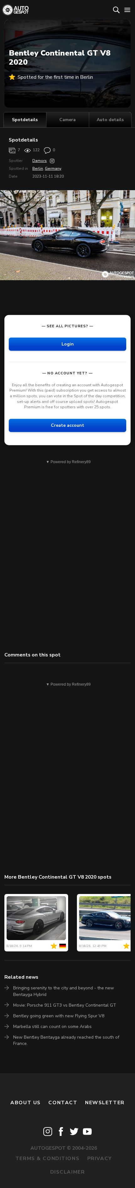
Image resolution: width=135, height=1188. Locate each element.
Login (68, 344)
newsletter (105, 1102)
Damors (39, 160)
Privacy (99, 1158)
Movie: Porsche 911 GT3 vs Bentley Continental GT (64, 1005)
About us (25, 1102)
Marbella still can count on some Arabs (52, 1027)
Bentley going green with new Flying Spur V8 (58, 1016)
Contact (62, 1102)
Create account (67, 425)
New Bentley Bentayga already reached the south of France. (66, 1040)
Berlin (37, 168)
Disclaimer (67, 1172)
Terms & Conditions (47, 1158)
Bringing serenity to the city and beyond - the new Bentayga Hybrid (63, 991)
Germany (53, 168)
